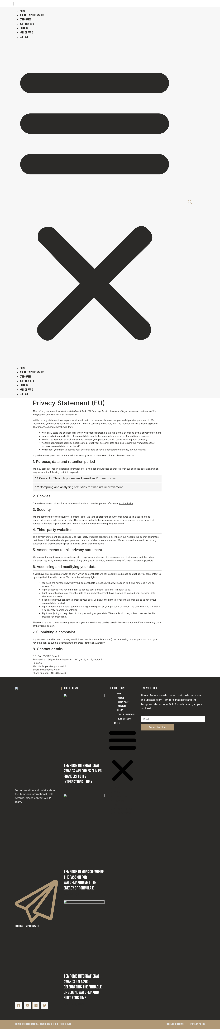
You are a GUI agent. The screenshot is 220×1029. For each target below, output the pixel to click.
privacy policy (197, 1024)
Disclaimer (121, 706)
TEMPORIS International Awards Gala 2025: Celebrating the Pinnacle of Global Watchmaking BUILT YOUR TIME (83, 987)
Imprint (119, 710)
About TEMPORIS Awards (32, 15)
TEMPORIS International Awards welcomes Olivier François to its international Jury (83, 774)
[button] (94, 202)
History (24, 28)
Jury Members (27, 24)
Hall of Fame (26, 32)
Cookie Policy (126, 503)
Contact (24, 37)
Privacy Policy (122, 702)
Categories (25, 19)
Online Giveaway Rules (122, 721)
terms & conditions (173, 1024)
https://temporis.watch (137, 420)
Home (22, 11)
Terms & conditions (125, 714)
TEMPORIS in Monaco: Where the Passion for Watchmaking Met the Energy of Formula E (84, 880)
